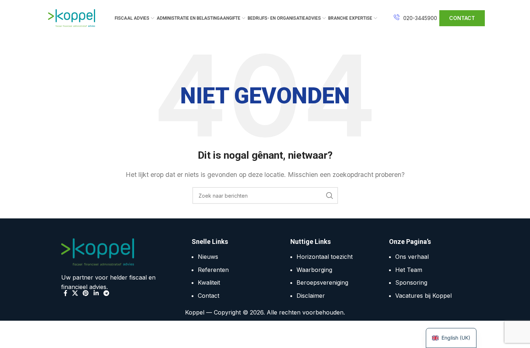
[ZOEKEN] (329, 195)
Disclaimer (311, 295)
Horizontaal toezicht (325, 256)
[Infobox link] (415, 18)
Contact (208, 295)
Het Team (408, 269)
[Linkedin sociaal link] (96, 293)
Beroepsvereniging (322, 282)
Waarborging (314, 269)
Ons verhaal (412, 256)
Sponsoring (411, 282)
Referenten (213, 269)
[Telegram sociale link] (106, 293)
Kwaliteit (209, 282)
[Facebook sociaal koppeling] (65, 293)
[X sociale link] (75, 293)
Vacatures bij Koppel (423, 295)
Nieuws (208, 256)
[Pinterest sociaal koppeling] (86, 293)
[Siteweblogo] (71, 17)
